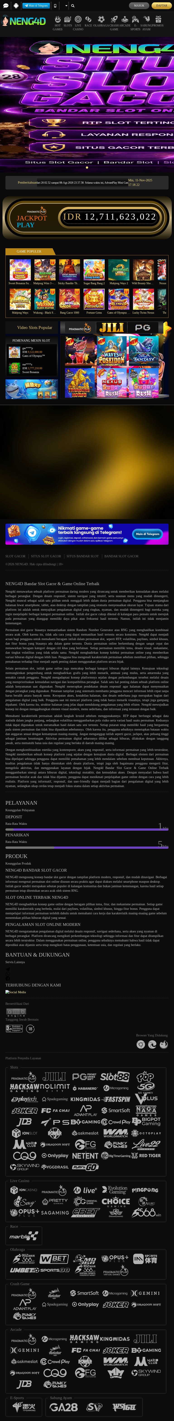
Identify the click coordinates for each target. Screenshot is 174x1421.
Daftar (161, 5)
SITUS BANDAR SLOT (83, 556)
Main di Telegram (38, 5)
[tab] (80, 327)
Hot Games (58, 27)
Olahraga (101, 25)
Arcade (124, 25)
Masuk (139, 5)
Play (26, 225)
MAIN (23, 270)
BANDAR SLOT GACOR (121, 556)
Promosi (158, 25)
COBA (82, 346)
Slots (68, 25)
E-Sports (135, 27)
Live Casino (78, 27)
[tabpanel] (87, 105)
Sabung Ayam (146, 27)
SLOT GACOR (15, 556)
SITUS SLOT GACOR (46, 556)
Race (88, 25)
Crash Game (114, 27)
